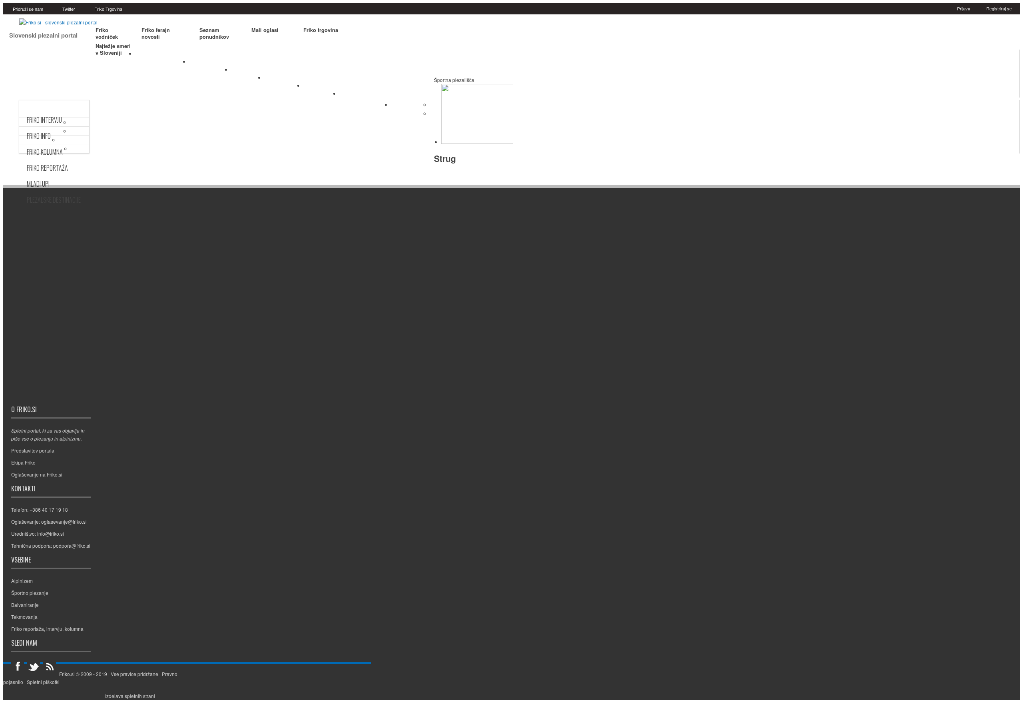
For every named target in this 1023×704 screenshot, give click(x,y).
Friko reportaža (27, 628)
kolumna (74, 628)
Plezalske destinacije (54, 200)
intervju (54, 628)
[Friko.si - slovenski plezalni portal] (58, 22)
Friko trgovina (320, 30)
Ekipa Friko (23, 462)
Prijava (963, 8)
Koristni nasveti (365, 95)
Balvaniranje (210, 63)
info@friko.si (50, 533)
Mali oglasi (265, 30)
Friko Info (39, 136)
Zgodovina (321, 87)
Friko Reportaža (47, 168)
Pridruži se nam (28, 9)
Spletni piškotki (43, 681)
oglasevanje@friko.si (64, 521)
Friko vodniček (107, 33)
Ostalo (405, 106)
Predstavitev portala (32, 450)
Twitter (68, 9)
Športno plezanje (162, 55)
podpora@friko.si (71, 545)
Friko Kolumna (45, 152)
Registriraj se (999, 8)
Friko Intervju (44, 120)
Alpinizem (248, 71)
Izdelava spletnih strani (130, 695)
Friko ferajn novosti (155, 33)
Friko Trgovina (108, 9)
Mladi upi (38, 184)
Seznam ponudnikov (214, 33)
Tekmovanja (284, 79)
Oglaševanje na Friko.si (36, 474)
